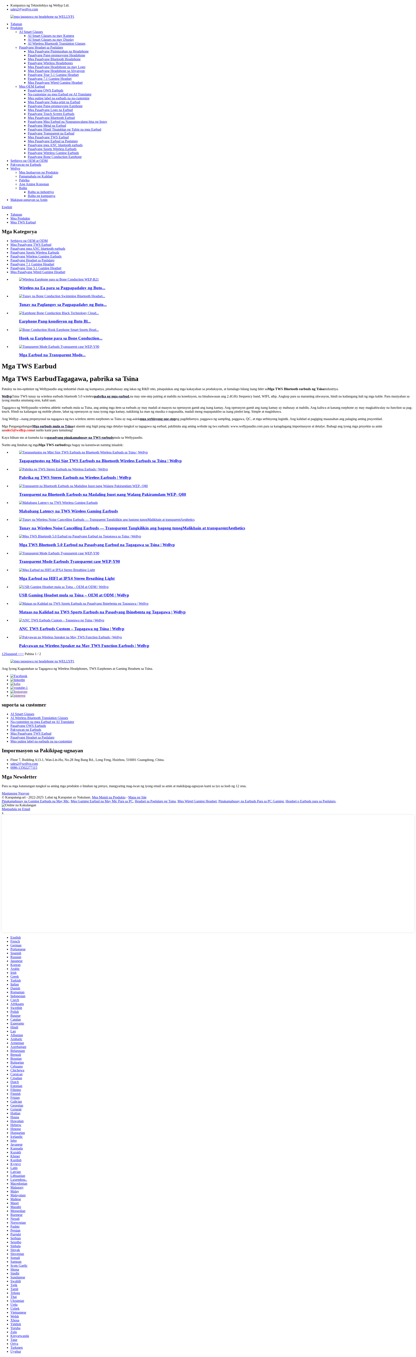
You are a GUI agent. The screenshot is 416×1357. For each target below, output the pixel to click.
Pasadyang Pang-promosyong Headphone (56, 55)
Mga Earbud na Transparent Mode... (52, 355)
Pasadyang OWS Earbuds (45, 90)
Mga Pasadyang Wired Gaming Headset (55, 82)
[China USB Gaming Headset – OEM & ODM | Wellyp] (64, 587)
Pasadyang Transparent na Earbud (51, 133)
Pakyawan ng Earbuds (25, 164)
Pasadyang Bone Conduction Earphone (55, 157)
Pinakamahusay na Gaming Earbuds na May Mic (35, 801)
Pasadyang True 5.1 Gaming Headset (53, 75)
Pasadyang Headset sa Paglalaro (41, 47)
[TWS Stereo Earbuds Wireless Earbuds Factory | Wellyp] (63, 469)
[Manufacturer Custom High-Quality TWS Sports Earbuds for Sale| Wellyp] (83, 603)
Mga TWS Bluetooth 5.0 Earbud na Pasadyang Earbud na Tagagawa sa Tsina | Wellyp (97, 544)
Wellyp (15, 168)
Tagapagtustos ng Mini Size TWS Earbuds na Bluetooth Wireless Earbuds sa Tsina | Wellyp (100, 460)
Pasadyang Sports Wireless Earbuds (52, 149)
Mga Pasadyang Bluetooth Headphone (54, 59)
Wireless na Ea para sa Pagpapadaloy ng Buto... (62, 288)
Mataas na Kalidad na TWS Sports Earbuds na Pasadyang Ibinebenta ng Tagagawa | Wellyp (102, 612)
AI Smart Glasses (31, 32)
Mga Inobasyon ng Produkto (38, 172)
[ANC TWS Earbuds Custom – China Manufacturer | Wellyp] (61, 620)
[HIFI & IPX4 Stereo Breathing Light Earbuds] (57, 570)
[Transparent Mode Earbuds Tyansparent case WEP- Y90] (59, 553)
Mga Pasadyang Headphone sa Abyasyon (56, 71)
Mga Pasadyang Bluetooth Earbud (51, 118)
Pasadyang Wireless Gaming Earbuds (53, 153)
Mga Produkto (20, 218)
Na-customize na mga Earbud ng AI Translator (59, 94)
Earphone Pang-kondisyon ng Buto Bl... (55, 321)
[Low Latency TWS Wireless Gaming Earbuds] (58, 502)
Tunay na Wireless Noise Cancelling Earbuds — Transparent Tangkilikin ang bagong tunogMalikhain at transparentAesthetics (132, 528)
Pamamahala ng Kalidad (35, 176)
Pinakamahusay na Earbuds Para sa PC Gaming (251, 801)
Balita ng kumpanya (41, 196)
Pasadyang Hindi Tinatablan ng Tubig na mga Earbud (64, 129)
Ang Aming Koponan (34, 184)
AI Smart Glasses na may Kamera (51, 36)
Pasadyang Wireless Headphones (50, 63)
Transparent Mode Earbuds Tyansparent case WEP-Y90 (69, 561)
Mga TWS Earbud (23, 222)
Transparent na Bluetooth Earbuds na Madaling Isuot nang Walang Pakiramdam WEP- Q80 (102, 494)
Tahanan (16, 24)
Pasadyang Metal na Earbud (47, 125)
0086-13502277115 (23, 767)
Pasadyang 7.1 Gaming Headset (50, 78)
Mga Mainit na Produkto (108, 797)
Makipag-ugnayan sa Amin (28, 200)
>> (22, 654)
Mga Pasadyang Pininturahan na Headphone (58, 51)
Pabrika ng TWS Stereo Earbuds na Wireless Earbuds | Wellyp (75, 477)
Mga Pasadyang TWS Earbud (48, 137)
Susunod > (12, 654)
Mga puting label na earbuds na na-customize (58, 98)
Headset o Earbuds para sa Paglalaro (310, 801)
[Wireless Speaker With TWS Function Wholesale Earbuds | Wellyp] (70, 637)
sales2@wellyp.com (24, 9)
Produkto (16, 28)
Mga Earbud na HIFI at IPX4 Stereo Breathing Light (67, 578)
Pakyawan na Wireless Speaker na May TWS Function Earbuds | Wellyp (84, 645)
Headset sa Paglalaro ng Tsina (155, 801)
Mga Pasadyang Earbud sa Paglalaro (53, 141)
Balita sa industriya (41, 192)
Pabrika (24, 180)
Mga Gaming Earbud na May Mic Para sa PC (102, 801)
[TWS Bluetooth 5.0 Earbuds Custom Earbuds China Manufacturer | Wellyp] (80, 536)
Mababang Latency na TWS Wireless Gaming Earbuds (68, 511)
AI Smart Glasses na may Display (51, 39)
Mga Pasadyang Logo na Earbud (50, 110)
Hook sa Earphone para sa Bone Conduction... (60, 338)
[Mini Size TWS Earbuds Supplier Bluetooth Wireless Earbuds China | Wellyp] (83, 452)
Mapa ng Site (137, 797)
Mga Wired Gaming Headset (197, 801)
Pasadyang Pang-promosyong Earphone (55, 106)
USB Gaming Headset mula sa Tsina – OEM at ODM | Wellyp (74, 595)
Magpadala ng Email (16, 809)
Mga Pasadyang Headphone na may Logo (56, 67)
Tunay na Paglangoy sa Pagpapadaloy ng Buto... (63, 304)
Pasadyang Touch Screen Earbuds (51, 114)
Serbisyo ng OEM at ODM (29, 161)
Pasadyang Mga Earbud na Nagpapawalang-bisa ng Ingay (67, 121)
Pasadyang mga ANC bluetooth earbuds (55, 145)
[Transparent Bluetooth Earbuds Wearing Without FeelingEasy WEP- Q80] (83, 486)
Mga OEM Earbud (32, 86)
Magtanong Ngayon (15, 793)
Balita (23, 188)
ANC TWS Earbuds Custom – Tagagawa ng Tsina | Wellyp (71, 628)
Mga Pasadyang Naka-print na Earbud (54, 102)
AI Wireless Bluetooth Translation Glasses (56, 43)
